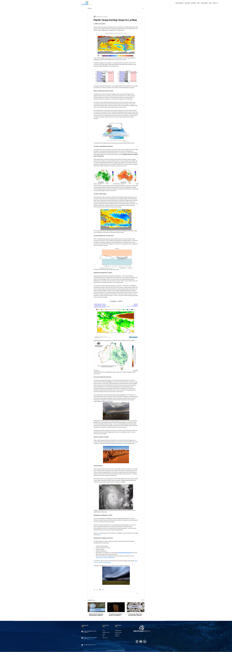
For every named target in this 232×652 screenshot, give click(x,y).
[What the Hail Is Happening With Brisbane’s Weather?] (96, 607)
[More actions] (137, 16)
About (104, 634)
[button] (210, 3)
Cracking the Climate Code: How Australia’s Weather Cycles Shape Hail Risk (135, 615)
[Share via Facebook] (94, 589)
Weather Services (106, 632)
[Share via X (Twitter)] (97, 589)
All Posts (90, 8)
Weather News (118, 630)
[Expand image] (105, 77)
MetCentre (117, 634)
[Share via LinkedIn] (100, 589)
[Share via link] (103, 589)
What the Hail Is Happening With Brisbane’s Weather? (96, 615)
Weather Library (118, 632)
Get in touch (105, 637)
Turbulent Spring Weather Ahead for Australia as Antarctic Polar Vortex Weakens (115, 615)
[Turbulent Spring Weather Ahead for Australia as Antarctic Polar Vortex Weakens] (116, 607)
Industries (117, 635)
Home (104, 630)
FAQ (103, 635)
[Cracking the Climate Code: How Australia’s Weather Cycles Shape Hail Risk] (135, 607)
